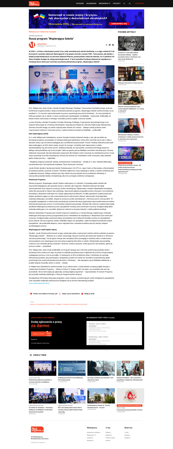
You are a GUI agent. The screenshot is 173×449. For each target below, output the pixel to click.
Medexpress (42, 44)
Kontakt (108, 440)
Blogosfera (90, 440)
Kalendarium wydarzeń (93, 432)
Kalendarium (91, 3)
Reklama (108, 432)
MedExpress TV (104, 3)
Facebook (127, 435)
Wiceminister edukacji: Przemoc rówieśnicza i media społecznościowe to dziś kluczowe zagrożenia (130, 137)
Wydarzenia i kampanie (48, 32)
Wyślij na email (89, 294)
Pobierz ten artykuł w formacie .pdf (45, 294)
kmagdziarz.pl (41, 442)
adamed (59, 304)
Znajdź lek (90, 438)
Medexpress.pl (34, 32)
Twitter (126, 432)
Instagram (127, 438)
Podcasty (116, 3)
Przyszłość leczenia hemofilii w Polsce (129, 410)
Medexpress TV (91, 435)
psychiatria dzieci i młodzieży (45, 304)
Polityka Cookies (110, 438)
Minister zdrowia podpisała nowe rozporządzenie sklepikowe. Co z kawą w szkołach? (131, 109)
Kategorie (80, 3)
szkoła (32, 304)
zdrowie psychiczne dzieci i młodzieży (75, 304)
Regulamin (34, 339)
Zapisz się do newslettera (71, 294)
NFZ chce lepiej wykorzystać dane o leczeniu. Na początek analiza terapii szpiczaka (70, 410)
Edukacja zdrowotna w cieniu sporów (130, 83)
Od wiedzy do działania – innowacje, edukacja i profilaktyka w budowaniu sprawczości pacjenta (41, 410)
